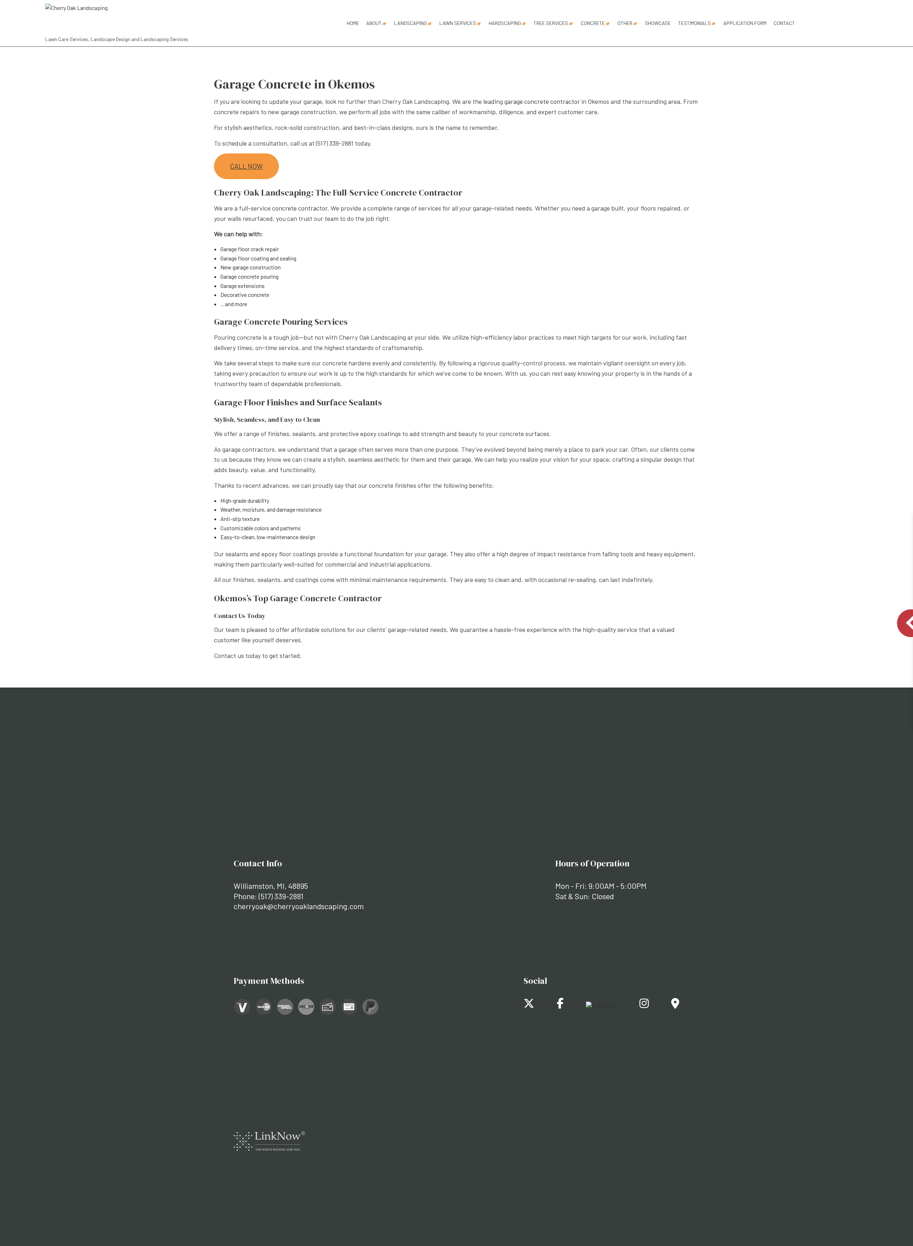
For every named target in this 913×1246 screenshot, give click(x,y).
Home (353, 23)
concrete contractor (299, 208)
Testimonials (694, 23)
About (374, 23)
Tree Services (551, 23)
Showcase (658, 23)
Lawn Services (457, 23)
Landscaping (410, 23)
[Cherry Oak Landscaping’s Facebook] (560, 1005)
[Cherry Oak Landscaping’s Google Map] (675, 1005)
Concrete (593, 23)
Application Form (744, 23)
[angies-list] (601, 1005)
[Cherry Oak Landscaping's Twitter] (529, 1005)
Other (624, 23)
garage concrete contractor (542, 101)
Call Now (246, 166)
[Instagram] (644, 1005)
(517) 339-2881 (281, 896)
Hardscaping (505, 23)
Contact (784, 23)
